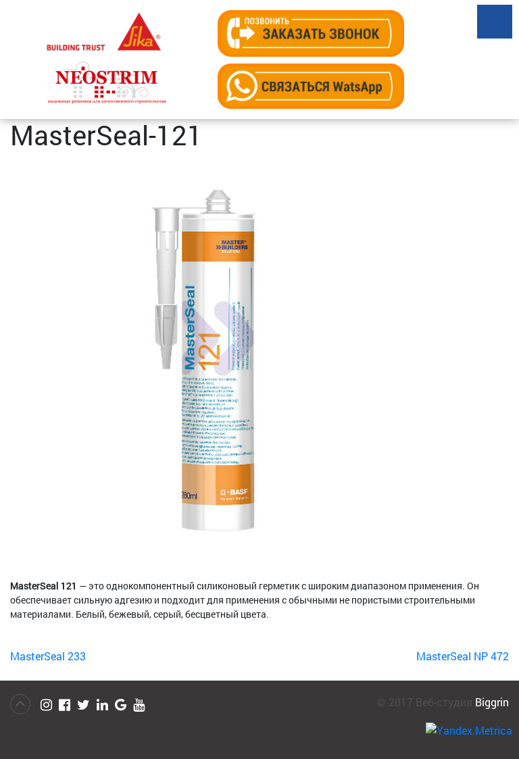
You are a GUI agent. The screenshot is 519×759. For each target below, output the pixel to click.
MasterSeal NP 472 (462, 656)
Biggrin (492, 702)
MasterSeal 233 (48, 656)
